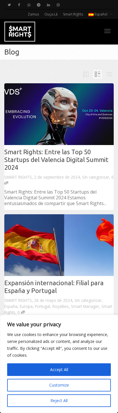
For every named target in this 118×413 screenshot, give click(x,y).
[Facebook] (19, 4)
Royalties (60, 306)
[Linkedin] (48, 4)
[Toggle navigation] (107, 31)
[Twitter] (9, 4)
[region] (59, 364)
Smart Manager (85, 306)
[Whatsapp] (29, 4)
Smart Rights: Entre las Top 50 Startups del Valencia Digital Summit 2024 (56, 159)
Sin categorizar (95, 177)
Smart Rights (73, 14)
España (10, 306)
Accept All (59, 369)
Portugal (42, 306)
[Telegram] (38, 4)
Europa (26, 306)
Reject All (59, 400)
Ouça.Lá (51, 14)
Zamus (33, 14)
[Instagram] (58, 4)
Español (101, 14)
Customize (59, 385)
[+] (59, 114)
